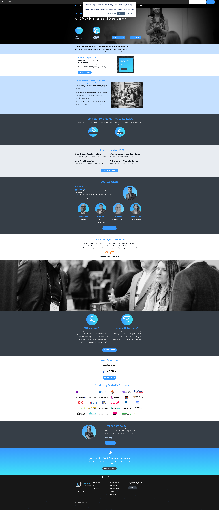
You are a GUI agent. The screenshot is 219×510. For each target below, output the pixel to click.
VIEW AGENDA (135, 37)
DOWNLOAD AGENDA (109, 170)
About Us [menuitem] (95, 485)
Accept (121, 13)
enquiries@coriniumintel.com (133, 502)
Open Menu (217, 2)
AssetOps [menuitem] (112, 491)
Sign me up (132, 487)
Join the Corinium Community (111, 476)
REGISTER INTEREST (118, 37)
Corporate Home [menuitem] (96, 482)
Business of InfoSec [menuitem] (114, 488)
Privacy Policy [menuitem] (113, 494)
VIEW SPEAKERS (109, 228)
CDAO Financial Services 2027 (18, 2)
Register (210, 2)
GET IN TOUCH (110, 443)
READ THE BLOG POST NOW (84, 72)
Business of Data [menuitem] (114, 485)
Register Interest (109, 468)
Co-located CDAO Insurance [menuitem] (138, 5)
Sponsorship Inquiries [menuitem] (115, 482)
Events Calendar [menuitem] (96, 488)
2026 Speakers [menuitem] (83, 5)
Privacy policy (141, 502)
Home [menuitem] (76, 5)
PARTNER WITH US (109, 378)
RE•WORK (6, 2)
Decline (130, 13)
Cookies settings (112, 13)
